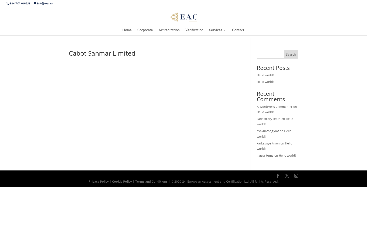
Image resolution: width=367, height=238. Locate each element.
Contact (238, 30)
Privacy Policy (99, 181)
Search (291, 54)
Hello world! (265, 75)
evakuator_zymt (268, 131)
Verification (194, 30)
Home (127, 30)
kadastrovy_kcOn (269, 119)
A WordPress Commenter (274, 107)
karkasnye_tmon (268, 143)
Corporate (145, 30)
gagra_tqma (265, 155)
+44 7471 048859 (19, 3)
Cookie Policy (122, 181)
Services (215, 30)
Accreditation (169, 30)
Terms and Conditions (151, 181)
